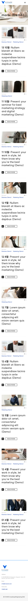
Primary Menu (25, 2)
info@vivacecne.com (7, 583)
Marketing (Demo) (18, 42)
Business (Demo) (6, 42)
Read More (11, 71)
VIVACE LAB (4, 589)
